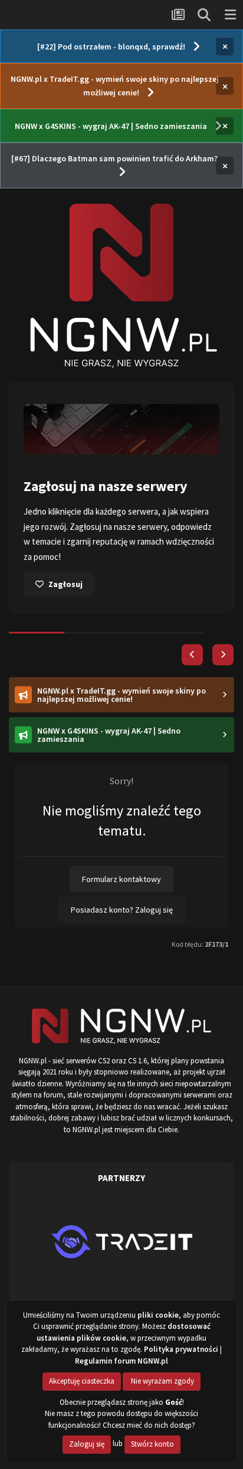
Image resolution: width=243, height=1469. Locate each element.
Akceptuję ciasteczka (81, 1381)
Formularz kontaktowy (121, 879)
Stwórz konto (152, 1444)
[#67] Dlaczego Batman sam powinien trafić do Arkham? (114, 158)
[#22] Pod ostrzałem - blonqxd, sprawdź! (111, 46)
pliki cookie (158, 1315)
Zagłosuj (65, 584)
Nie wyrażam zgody (161, 1381)
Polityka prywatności (181, 1349)
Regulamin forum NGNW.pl (121, 1361)
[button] (192, 654)
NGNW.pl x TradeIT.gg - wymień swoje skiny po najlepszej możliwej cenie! (115, 86)
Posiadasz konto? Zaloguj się (122, 909)
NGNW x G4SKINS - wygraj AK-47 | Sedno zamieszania (111, 126)
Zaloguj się (86, 1444)
